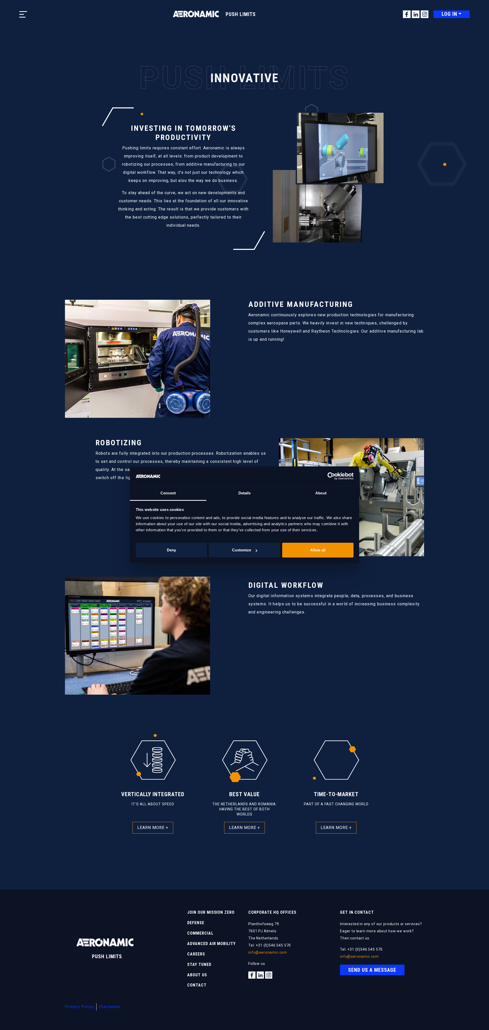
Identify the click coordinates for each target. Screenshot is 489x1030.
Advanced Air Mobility (211, 943)
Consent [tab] (168, 493)
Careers (196, 954)
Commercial (200, 933)
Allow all (317, 550)
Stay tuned (199, 964)
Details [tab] (244, 493)
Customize (241, 550)
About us (197, 974)
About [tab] (321, 493)
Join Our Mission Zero (211, 912)
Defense (195, 922)
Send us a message (372, 970)
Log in (449, 14)
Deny (171, 550)
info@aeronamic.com (267, 952)
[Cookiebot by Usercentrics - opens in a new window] (331, 476)
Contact (197, 985)
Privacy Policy (79, 1006)
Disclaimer (110, 1006)
